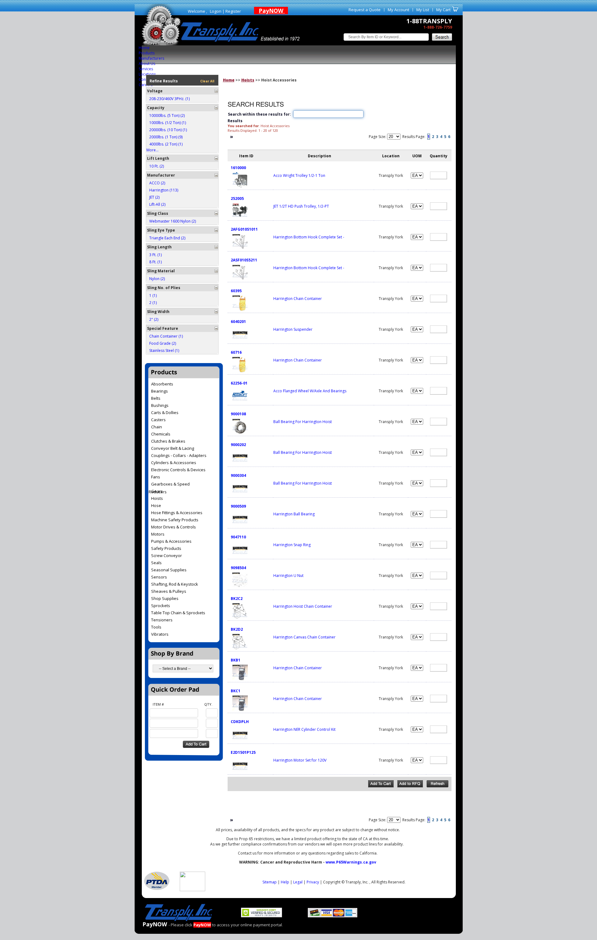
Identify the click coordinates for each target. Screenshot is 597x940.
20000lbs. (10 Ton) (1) (168, 129)
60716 (236, 352)
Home (144, 47)
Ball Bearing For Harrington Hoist (302, 421)
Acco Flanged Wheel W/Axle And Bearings (309, 391)
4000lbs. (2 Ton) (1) (166, 144)
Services (146, 68)
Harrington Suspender (292, 329)
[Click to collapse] (216, 91)
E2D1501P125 (243, 752)
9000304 (238, 475)
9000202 (238, 444)
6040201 (238, 321)
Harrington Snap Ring (292, 544)
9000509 (238, 506)
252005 (237, 198)
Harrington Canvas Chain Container (304, 637)
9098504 (238, 567)
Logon (215, 11)
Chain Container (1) (166, 336)
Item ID (246, 156)
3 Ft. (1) (155, 254)
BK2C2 (237, 598)
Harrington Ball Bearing (294, 514)
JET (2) (154, 197)
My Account (398, 9)
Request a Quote (365, 9)
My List (422, 9)
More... (152, 150)
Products (147, 53)
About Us (147, 63)
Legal (298, 882)
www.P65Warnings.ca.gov (351, 862)
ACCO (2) (157, 183)
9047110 (238, 537)
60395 (236, 290)
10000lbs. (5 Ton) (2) (167, 115)
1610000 (238, 167)
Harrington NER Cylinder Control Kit (304, 729)
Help (285, 882)
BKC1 (235, 690)
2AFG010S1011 (244, 229)
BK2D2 (237, 629)
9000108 (238, 414)
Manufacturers (151, 58)
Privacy (313, 882)
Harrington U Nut (288, 575)
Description (319, 156)
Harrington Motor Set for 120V (299, 760)
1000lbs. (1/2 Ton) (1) (167, 122)
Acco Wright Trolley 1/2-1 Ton (299, 175)
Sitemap (269, 882)
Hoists (247, 80)
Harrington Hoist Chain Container (302, 606)
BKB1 (235, 660)
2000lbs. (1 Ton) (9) (166, 137)
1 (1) (153, 295)
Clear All (207, 81)
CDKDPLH (240, 721)
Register (233, 11)
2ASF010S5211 (244, 260)
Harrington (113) (163, 190)
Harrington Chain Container (297, 298)
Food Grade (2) (162, 343)
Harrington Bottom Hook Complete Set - (308, 237)
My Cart (443, 9)
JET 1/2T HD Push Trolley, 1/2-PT (301, 206)
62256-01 (239, 383)
